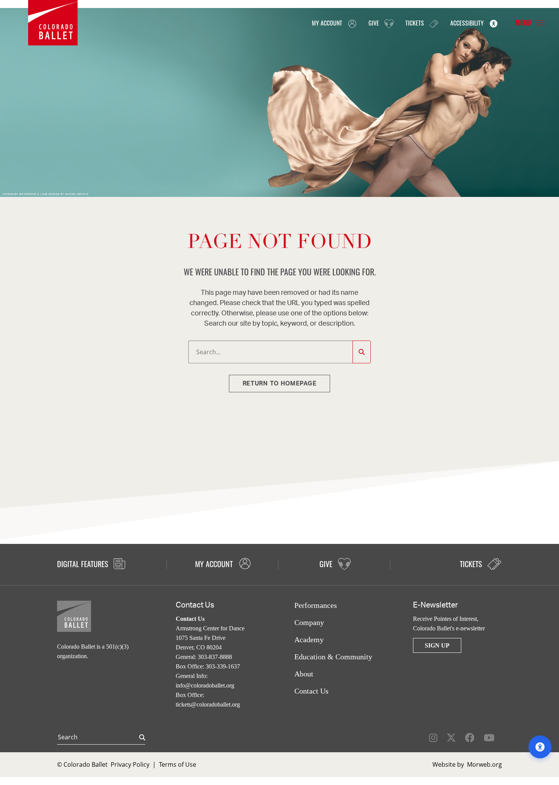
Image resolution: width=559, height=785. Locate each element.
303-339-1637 (223, 666)
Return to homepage (280, 384)
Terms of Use (177, 764)
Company (309, 622)
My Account (328, 22)
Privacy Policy (130, 764)
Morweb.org (484, 764)
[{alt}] (53, 22)
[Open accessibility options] (540, 746)
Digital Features (83, 563)
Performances (315, 605)
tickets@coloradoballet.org (208, 704)
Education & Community (333, 656)
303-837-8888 (215, 657)
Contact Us (311, 691)
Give (374, 22)
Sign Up (437, 645)
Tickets (415, 22)
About (303, 674)
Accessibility (467, 22)
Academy (309, 639)
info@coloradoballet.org (205, 685)
